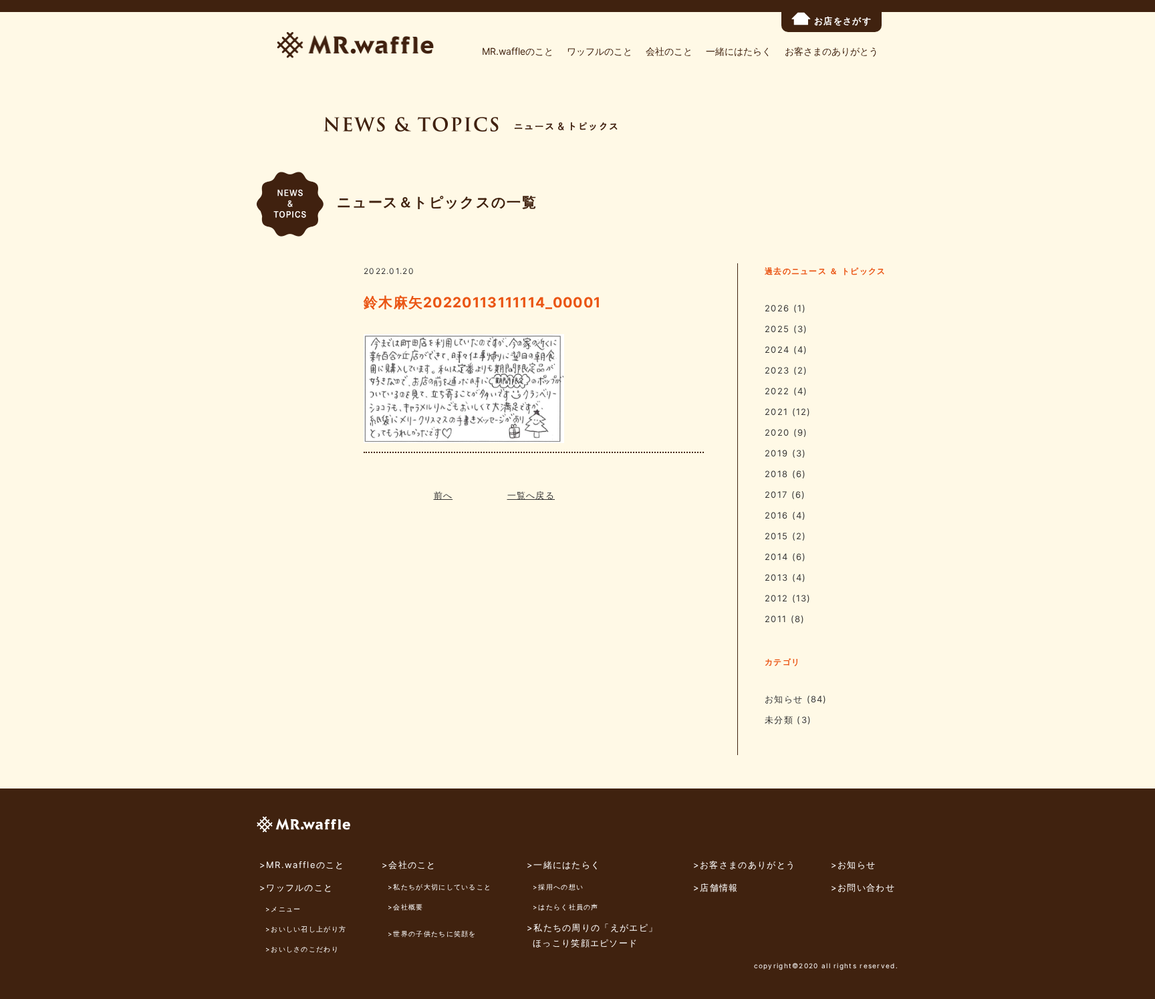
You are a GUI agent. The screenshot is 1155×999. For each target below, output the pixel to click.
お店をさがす (843, 20)
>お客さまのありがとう (744, 864)
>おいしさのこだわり (302, 949)
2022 (777, 391)
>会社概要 (406, 907)
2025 (777, 328)
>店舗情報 (716, 887)
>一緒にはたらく (563, 864)
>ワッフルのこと (296, 887)
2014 (776, 556)
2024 (777, 349)
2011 (776, 618)
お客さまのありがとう (831, 51)
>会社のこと (409, 864)
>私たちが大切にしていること (439, 887)
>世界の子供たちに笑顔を (432, 934)
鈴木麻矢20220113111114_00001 (482, 302)
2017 (776, 494)
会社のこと (669, 51)
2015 (776, 536)
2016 (776, 515)
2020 (777, 432)
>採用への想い (558, 887)
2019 (776, 453)
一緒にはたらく (738, 51)
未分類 (779, 719)
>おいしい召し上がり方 (305, 929)
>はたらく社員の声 (566, 907)
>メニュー (283, 909)
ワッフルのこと (599, 51)
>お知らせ (853, 864)
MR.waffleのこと (517, 51)
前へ (443, 495)
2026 (777, 308)
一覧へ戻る (531, 495)
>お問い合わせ (863, 887)
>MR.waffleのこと (302, 864)
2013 (776, 577)
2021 (776, 411)
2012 (776, 598)
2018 (776, 473)
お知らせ (784, 699)
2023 (777, 370)
